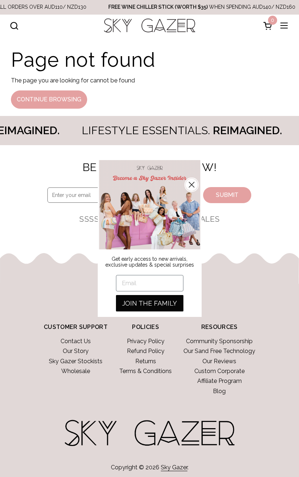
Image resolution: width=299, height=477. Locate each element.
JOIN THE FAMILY (149, 303)
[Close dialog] (191, 184)
